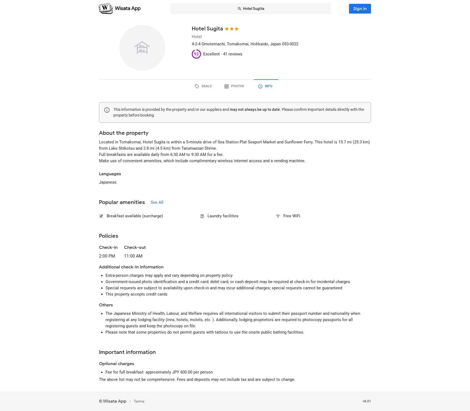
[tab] (204, 86)
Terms (139, 401)
